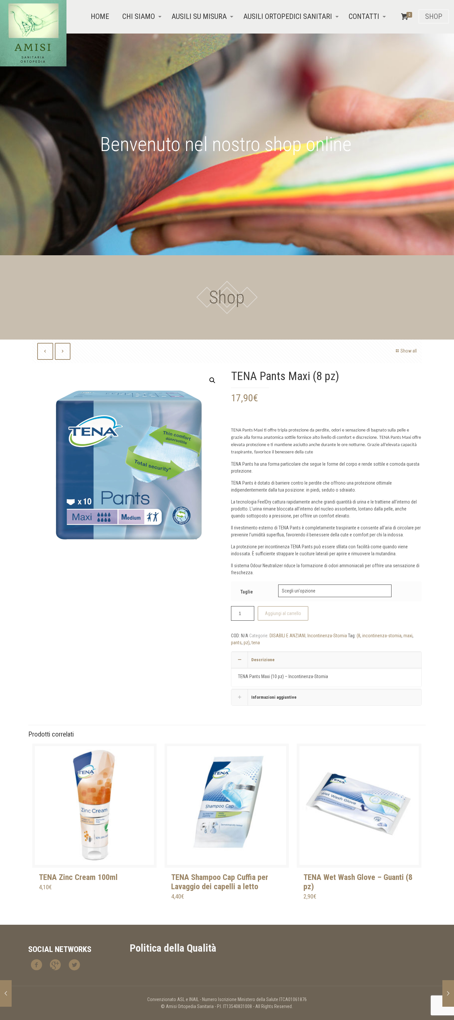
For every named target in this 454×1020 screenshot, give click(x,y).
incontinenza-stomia (381, 635)
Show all (408, 350)
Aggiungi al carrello (283, 613)
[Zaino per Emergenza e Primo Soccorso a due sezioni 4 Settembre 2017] (6, 993)
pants (236, 642)
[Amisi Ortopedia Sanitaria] (33, 33)
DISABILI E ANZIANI (287, 635)
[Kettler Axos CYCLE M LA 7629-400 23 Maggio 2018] (448, 993)
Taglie (246, 591)
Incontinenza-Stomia (327, 635)
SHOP (433, 16)
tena (256, 642)
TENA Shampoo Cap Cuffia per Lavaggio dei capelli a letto (219, 882)
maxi (407, 635)
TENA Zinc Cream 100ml (78, 877)
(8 (358, 635)
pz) (247, 642)
